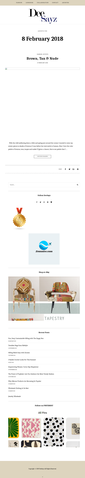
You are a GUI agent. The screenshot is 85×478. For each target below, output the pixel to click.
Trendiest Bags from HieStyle (18, 345)
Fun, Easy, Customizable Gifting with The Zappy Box (26, 338)
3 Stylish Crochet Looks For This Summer (22, 360)
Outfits (45, 54)
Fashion (19, 2)
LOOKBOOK (29, 2)
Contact (55, 2)
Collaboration (43, 2)
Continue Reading (42, 156)
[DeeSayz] (42, 16)
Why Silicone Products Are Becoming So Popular (24, 381)
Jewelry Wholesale (14, 396)
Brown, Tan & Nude (42, 58)
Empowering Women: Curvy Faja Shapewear (23, 367)
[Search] (77, 185)
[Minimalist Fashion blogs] (19, 219)
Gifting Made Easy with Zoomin (19, 353)
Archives (65, 2)
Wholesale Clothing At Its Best (18, 388)
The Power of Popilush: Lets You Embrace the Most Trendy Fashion (31, 374)
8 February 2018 (42, 62)
